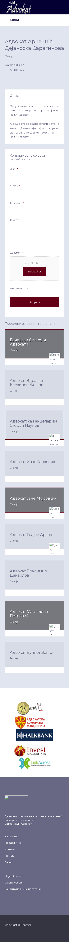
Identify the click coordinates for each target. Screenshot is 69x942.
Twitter (14, 932)
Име (14, 168)
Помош (9, 855)
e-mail (15, 185)
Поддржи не (13, 842)
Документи (17, 252)
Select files (34, 271)
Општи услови (14, 882)
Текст (14, 219)
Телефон (17, 203)
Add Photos (16, 70)
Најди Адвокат (22, 823)
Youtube (27, 932)
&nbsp (48, 708)
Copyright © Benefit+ (18, 924)
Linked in (33, 932)
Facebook (8, 932)
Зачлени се (12, 836)
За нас (9, 862)
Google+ (21, 932)
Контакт (10, 849)
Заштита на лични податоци (23, 888)
